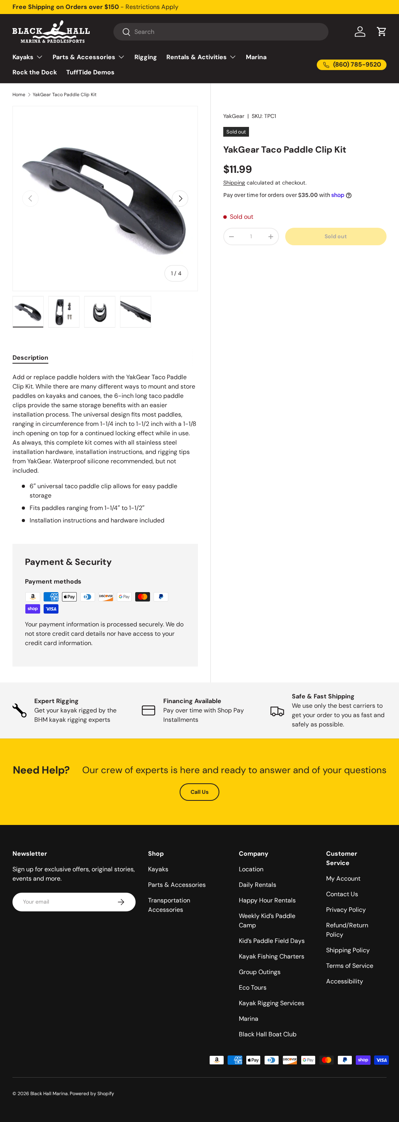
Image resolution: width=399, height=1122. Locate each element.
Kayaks (158, 869)
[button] (381, 31)
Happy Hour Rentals (267, 900)
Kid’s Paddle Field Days (272, 941)
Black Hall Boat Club (268, 1034)
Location (251, 869)
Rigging (145, 57)
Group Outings (260, 972)
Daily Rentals (257, 885)
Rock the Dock (34, 72)
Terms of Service (349, 966)
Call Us (199, 791)
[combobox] (220, 31)
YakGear (233, 116)
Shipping (234, 182)
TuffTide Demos (90, 72)
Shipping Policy (348, 950)
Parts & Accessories (177, 885)
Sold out (336, 236)
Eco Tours (253, 987)
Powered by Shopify (92, 1093)
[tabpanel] (105, 449)
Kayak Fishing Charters (271, 956)
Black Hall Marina (49, 1093)
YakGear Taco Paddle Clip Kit (65, 94)
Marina (256, 57)
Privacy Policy (346, 910)
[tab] (30, 357)
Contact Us (342, 894)
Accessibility (344, 981)
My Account (343, 878)
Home (18, 94)
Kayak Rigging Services (271, 1003)
